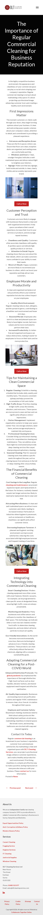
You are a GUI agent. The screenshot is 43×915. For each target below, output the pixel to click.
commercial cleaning (23, 738)
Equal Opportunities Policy (13, 823)
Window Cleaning (9, 861)
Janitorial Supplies (10, 857)
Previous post (15, 788)
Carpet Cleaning (9, 842)
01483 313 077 (13, 885)
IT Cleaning (7, 854)
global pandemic (14, 675)
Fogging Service (9, 846)
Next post (29, 788)
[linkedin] (4, 892)
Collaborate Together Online (21, 912)
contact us (24, 771)
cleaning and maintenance (17, 485)
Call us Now (21, 204)
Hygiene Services (9, 850)
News (15, 776)
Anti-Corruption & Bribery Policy (15, 827)
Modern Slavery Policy (11, 831)
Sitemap (28, 901)
